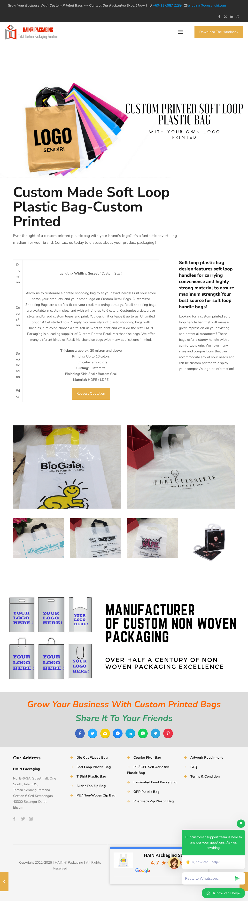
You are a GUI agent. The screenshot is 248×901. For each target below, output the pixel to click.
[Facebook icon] (219, 16)
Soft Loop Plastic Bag (94, 767)
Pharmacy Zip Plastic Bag (153, 801)
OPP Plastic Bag (146, 791)
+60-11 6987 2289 (167, 5)
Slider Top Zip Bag (91, 786)
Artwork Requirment (206, 757)
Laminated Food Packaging (154, 782)
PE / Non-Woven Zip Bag (96, 795)
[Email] (105, 733)
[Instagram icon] (237, 16)
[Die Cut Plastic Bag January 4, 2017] (4, 881)
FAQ (193, 767)
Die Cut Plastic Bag (92, 757)
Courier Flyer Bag (147, 757)
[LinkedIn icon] (231, 16)
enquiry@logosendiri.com (207, 5)
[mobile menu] (181, 32)
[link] (67, 467)
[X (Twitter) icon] (225, 16)
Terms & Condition (205, 776)
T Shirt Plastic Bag (91, 776)
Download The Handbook (218, 32)
